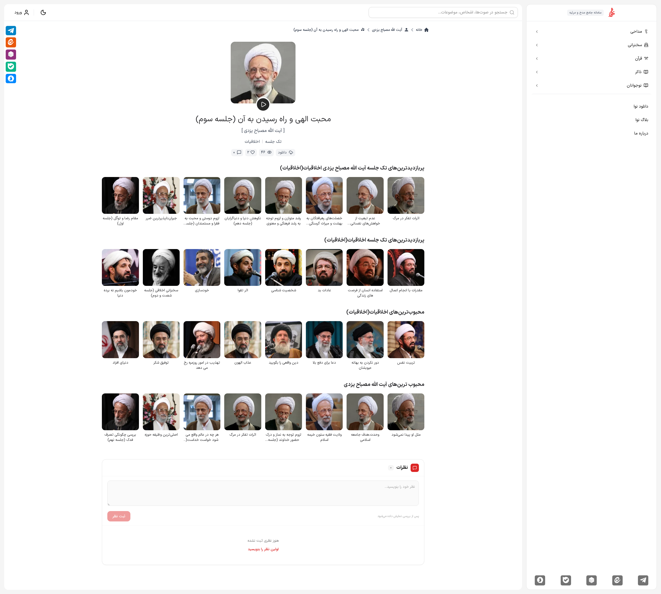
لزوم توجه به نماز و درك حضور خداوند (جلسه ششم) (283, 437)
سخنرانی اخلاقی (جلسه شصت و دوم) (161, 293)
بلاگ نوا (641, 120)
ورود (18, 12)
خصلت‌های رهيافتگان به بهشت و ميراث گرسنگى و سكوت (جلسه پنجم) (324, 221)
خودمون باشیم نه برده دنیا (120, 293)
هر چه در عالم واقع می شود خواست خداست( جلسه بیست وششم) (202, 437)
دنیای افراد (120, 362)
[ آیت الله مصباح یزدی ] (263, 130)
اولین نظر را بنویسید (263, 549)
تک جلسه (273, 142)
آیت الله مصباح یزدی (387, 29)
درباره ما (641, 133)
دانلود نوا (641, 106)
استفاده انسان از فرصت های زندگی (365, 293)
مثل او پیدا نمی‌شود (406, 434)
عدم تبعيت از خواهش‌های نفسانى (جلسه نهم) (365, 221)
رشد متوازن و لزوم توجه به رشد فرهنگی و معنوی (283, 221)
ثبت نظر (118, 516)
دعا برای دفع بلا (324, 362)
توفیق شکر (161, 362)
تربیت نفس (406, 362)
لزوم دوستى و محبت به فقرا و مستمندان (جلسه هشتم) (202, 221)
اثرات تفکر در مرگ (406, 218)
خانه (419, 29)
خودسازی (202, 290)
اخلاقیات (252, 142)
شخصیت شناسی (283, 290)
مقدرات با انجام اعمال (406, 290)
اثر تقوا (243, 290)
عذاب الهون (242, 362)
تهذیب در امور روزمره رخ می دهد (202, 365)
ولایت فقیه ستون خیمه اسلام (324, 437)
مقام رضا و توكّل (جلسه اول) (120, 221)
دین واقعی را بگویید (283, 362)
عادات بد (324, 290)
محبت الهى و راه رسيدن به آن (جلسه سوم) (325, 29)
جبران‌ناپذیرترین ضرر (161, 218)
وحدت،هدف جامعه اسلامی (365, 437)
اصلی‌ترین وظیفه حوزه (161, 434)
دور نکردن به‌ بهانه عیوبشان (365, 365)
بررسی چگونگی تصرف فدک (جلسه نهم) (120, 437)
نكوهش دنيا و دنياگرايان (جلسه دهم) (242, 221)
